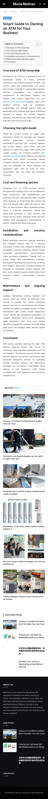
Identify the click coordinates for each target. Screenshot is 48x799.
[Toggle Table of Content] (37, 44)
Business (7, 18)
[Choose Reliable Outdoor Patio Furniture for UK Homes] (24, 581)
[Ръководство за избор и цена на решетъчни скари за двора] (24, 476)
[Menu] (4, 4)
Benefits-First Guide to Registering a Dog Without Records (31, 664)
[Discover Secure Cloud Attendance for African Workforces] (24, 546)
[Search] (44, 4)
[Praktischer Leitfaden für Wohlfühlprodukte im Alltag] (10, 638)
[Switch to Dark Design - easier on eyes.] (40, 4)
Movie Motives (37, 793)
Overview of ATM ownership (17, 48)
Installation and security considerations (23, 56)
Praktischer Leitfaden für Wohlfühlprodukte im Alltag (31, 636)
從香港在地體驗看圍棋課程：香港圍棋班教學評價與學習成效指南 (32, 651)
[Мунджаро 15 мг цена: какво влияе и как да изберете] (24, 511)
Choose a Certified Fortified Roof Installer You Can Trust (32, 622)
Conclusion (11, 62)
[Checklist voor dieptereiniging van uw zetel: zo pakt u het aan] (24, 441)
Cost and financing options (17, 53)
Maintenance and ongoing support (20, 59)
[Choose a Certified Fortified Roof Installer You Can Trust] (24, 406)
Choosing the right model (17, 51)
